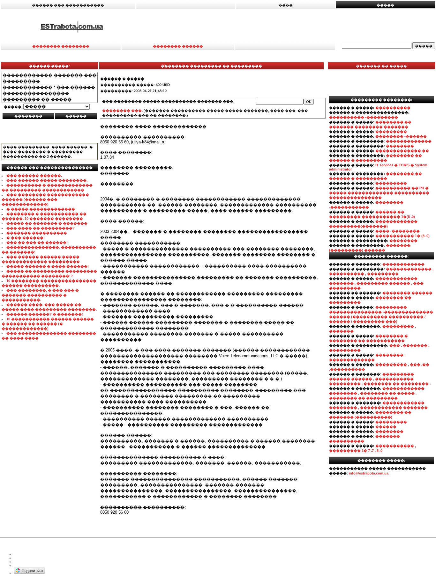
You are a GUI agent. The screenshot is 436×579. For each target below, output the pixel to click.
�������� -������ (401, 136)
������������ (403, 264)
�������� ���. (122, 110)
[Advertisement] (290, 26)
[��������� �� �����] (49, 100)
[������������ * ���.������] (49, 87)
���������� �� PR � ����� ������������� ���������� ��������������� (379, 192)
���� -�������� (397, 231)
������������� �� (402, 151)
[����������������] (49, 93)
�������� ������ (407, 293)
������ (385, 427)
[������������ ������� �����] (49, 75)
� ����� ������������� (40, 209)
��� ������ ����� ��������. (46, 180)
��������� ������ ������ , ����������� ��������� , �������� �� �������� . (380, 379)
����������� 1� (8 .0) (402, 236)
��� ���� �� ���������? (40, 228)
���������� (392, 108)
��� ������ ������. (34, 175)
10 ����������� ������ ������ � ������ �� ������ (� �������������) (48, 323)
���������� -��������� (363, 117)
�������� (400, 146)
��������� (391, 132)
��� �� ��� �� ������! (37, 242)
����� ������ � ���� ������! (47, 266)
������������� (409, 141)
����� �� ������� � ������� (46, 223)
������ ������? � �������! (44, 314)
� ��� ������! (25, 238)
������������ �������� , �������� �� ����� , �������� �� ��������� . (377, 393)
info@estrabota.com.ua (368, 473)
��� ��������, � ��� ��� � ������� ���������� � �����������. (40, 295)
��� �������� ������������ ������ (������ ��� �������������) (45, 199)
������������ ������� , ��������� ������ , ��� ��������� (376, 283)
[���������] (49, 81)
